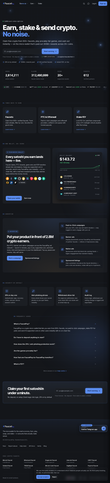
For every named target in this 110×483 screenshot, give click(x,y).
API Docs (32, 446)
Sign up (103, 3)
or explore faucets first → (66, 57)
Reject (54, 477)
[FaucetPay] (9, 3)
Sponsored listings (32, 258)
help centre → (62, 371)
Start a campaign (15, 258)
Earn (32, 3)
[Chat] (88, 3)
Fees (4, 446)
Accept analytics (43, 477)
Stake (40, 3)
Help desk (23, 446)
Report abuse (12, 446)
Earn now (27, 198)
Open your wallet (14, 198)
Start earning (49, 51)
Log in (94, 3)
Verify (39, 446)
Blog (45, 446)
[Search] (84, 3)
